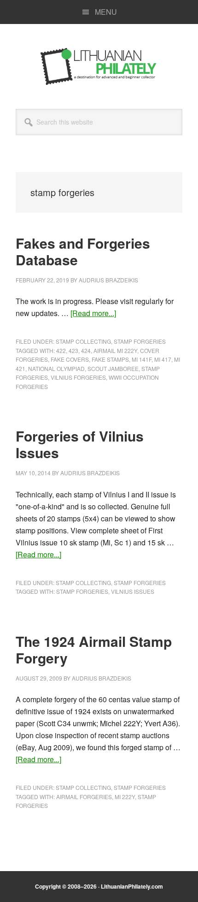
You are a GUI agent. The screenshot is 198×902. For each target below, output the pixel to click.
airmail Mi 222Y (115, 350)
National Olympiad (56, 368)
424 (86, 350)
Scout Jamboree (113, 368)
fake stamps (110, 359)
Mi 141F (141, 359)
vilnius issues (132, 591)
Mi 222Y (125, 796)
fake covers (70, 359)
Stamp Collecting (83, 341)
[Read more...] (93, 313)
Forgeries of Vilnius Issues (80, 444)
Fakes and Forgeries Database (83, 251)
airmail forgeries (84, 796)
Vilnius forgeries (78, 377)
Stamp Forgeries (140, 341)
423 (73, 350)
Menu (106, 11)
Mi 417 (162, 359)
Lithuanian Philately (99, 66)
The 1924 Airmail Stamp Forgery (94, 649)
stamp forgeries (82, 591)
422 (61, 350)
